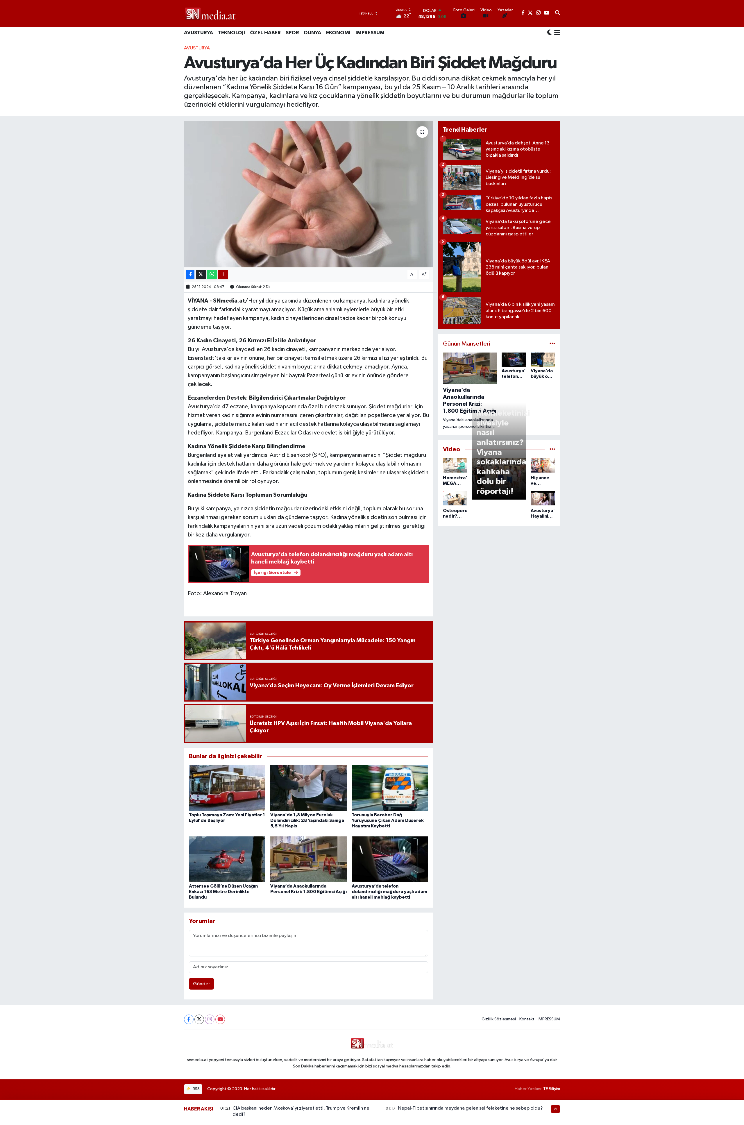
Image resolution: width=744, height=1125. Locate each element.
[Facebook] (189, 1019)
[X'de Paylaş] (201, 274)
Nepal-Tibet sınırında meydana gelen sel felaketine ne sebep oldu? (470, 1108)
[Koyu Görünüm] (549, 33)
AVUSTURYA (198, 32)
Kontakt (526, 1019)
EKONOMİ (338, 32)
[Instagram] (209, 1019)
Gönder (201, 983)
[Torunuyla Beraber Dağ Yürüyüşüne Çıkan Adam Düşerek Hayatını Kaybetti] (390, 788)
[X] (199, 1019)
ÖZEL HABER (265, 32)
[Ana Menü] (556, 33)
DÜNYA (312, 32)
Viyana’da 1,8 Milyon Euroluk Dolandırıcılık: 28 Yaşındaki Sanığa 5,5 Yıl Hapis (307, 820)
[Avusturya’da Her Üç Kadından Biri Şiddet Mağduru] (308, 194)
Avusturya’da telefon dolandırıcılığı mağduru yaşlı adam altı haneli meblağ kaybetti (389, 891)
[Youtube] (220, 1019)
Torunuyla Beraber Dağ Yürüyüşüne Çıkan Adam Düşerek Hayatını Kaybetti (388, 820)
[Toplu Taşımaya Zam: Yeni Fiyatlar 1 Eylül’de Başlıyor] (227, 788)
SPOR (292, 32)
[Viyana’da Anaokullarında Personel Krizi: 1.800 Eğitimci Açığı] (308, 859)
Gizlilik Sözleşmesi (499, 1019)
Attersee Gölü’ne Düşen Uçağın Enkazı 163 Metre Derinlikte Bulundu (223, 891)
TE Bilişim (551, 1089)
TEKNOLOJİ (231, 32)
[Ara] (557, 13)
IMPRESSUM (369, 32)
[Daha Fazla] (223, 274)
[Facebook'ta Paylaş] (190, 274)
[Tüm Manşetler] (552, 343)
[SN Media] (210, 13)
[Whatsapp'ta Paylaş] (212, 274)
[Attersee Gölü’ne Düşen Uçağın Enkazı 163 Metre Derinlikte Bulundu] (227, 859)
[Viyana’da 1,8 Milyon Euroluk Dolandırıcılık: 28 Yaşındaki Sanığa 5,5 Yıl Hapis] (308, 788)
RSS (196, 1089)
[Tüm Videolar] (552, 449)
